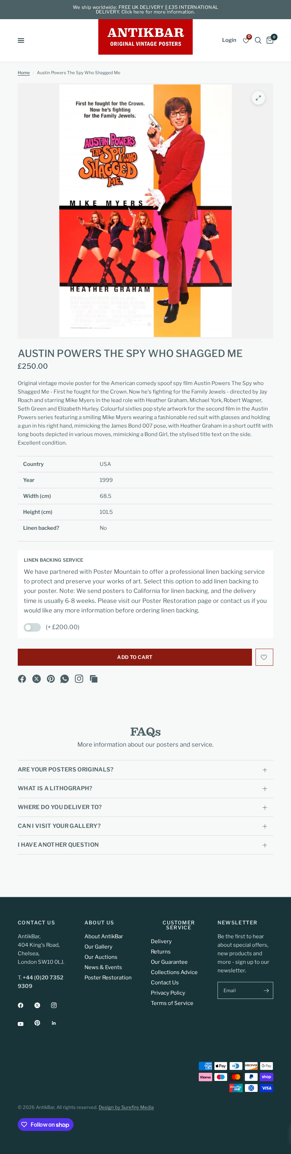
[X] (36, 679)
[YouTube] (25, 1024)
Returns (161, 952)
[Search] (258, 40)
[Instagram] (79, 679)
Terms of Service (172, 1003)
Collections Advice (174, 972)
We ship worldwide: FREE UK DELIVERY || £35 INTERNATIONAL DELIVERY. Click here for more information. (146, 9)
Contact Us (165, 982)
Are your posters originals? (66, 769)
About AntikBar (103, 936)
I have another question (58, 844)
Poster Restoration (108, 977)
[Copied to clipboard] (93, 679)
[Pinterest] (51, 679)
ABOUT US (99, 922)
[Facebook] (22, 679)
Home (24, 72)
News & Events (103, 967)
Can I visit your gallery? (59, 826)
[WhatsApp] (64, 679)
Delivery (161, 941)
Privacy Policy (168, 993)
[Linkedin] (59, 1023)
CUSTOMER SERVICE (179, 925)
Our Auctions (100, 957)
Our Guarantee (169, 962)
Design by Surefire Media (126, 1107)
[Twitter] (42, 1005)
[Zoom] (258, 98)
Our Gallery (98, 947)
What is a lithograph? (55, 788)
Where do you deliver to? (60, 807)
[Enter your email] (266, 990)
